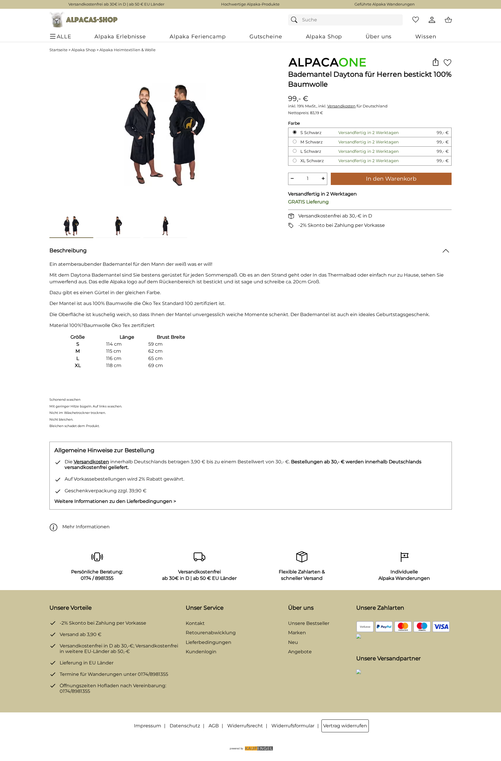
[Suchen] (295, 19)
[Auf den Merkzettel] (447, 62)
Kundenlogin (201, 651)
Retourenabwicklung (211, 632)
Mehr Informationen (86, 526)
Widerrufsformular (292, 726)
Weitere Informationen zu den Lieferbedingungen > (115, 501)
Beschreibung (68, 250)
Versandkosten (341, 106)
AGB (214, 726)
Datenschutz (185, 726)
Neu (293, 642)
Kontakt (195, 623)
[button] (436, 62)
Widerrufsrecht (245, 726)
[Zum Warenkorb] (448, 19)
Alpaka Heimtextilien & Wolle (127, 50)
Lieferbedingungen (208, 642)
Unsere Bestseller (308, 623)
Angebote (300, 651)
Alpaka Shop (83, 50)
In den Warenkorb (391, 178)
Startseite (58, 50)
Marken (297, 632)
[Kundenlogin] (431, 19)
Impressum (147, 726)
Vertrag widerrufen (345, 726)
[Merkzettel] (415, 19)
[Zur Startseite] (83, 20)
